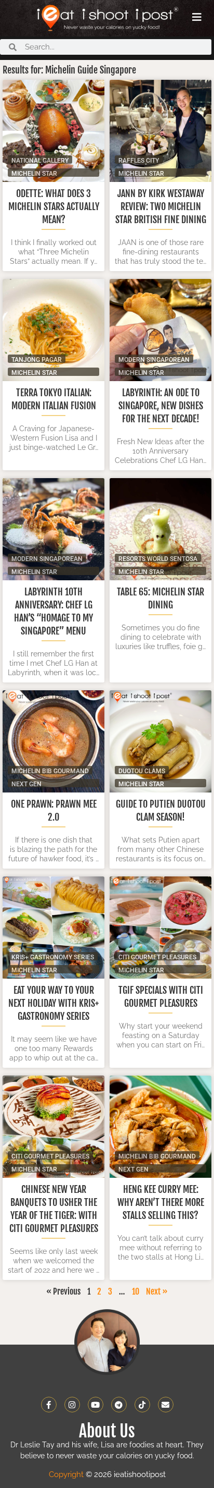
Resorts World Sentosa (157, 558)
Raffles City (138, 160)
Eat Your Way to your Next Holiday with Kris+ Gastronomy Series (53, 1003)
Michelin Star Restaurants (34, 173)
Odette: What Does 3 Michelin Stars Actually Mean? (53, 206)
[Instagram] (72, 1404)
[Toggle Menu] (197, 17)
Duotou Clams (141, 770)
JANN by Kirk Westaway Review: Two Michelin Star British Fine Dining (160, 206)
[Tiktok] (142, 1404)
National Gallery (40, 160)
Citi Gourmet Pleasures (157, 957)
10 (135, 1291)
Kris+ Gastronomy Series (52, 957)
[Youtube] (95, 1404)
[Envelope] (165, 1404)
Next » (157, 1291)
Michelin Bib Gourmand (50, 770)
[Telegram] (119, 1404)
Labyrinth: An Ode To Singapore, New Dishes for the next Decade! (160, 405)
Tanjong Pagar (36, 359)
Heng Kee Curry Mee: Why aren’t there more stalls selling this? (160, 1202)
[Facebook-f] (49, 1404)
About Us (107, 1431)
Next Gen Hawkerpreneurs (40, 783)
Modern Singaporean (154, 359)
